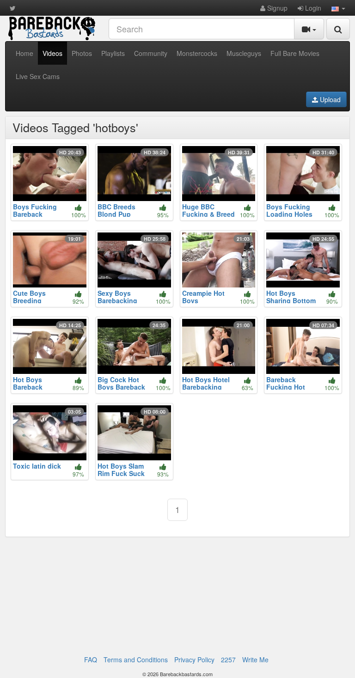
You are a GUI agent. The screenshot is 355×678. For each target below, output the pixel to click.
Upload (329, 99)
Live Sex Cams (38, 76)
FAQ (90, 659)
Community (150, 53)
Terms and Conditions (136, 659)
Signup (276, 7)
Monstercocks (197, 53)
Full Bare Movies (294, 53)
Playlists (113, 53)
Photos (82, 53)
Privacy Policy (194, 659)
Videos (52, 53)
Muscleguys (243, 53)
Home (24, 53)
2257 (228, 659)
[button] (338, 7)
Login (312, 7)
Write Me (255, 659)
